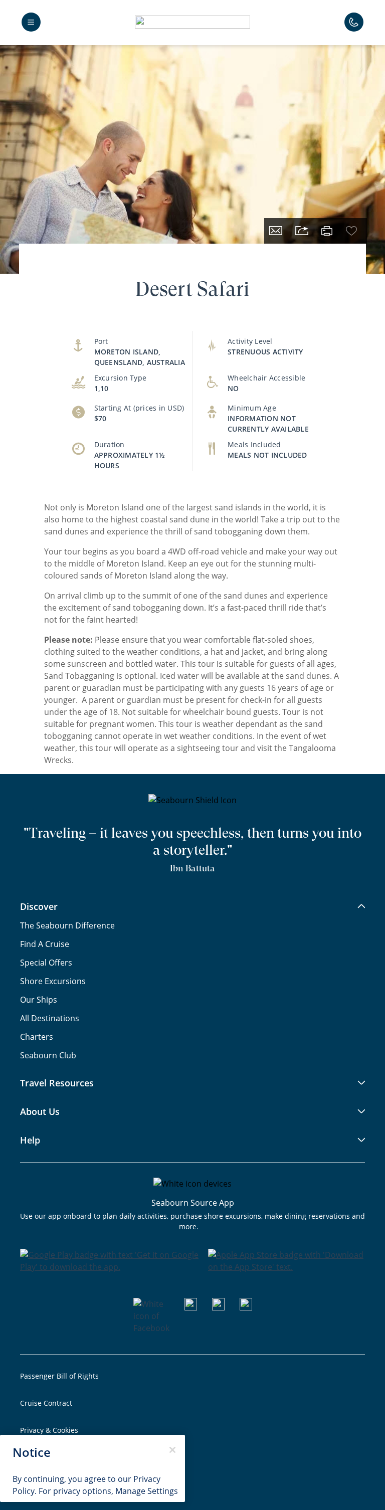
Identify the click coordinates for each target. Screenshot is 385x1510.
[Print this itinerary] (327, 231)
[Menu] (31, 22)
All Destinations (49, 1018)
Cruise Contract (46, 1403)
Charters (36, 1036)
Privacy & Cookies (49, 1430)
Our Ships (38, 999)
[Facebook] (151, 1328)
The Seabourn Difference (67, 925)
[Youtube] (190, 1307)
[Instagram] (218, 1307)
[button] (192, 22)
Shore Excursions (53, 981)
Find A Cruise (44, 943)
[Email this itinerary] (275, 231)
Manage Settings (146, 1490)
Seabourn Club (48, 1055)
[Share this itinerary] (301, 231)
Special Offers (46, 962)
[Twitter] (246, 1307)
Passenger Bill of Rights (59, 1376)
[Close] (172, 1450)
